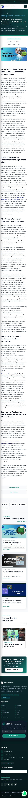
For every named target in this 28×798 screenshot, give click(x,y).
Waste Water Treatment (14, 38)
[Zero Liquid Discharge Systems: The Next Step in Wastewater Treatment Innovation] (14, 561)
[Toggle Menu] (25, 6)
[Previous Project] (22, 623)
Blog (7, 13)
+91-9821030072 (6, 1)
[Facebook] (2, 784)
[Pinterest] (5, 784)
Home (2, 13)
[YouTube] (8, 784)
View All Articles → (22, 521)
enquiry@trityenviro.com (21, 1)
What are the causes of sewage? (12, 600)
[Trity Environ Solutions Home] (7, 682)
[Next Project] (25, 623)
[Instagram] (12, 784)
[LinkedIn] (15, 784)
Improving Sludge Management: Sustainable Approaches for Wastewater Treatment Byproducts (13, 544)
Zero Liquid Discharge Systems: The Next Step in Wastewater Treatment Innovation (13, 573)
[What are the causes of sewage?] (14, 590)
